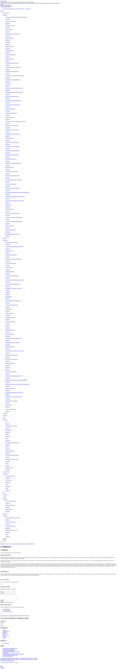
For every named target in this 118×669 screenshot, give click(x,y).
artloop (6, 534)
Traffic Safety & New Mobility (11, 400)
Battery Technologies (9, 38)
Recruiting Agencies (9, 467)
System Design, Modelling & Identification (13, 221)
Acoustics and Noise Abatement (11, 242)
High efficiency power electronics (11, 125)
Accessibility (5, 652)
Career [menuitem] (4, 417)
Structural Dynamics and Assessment (12, 213)
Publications (5, 633)
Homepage (2, 543)
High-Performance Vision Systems (12, 129)
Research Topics (8, 543)
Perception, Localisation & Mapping (12, 175)
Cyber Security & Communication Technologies (14, 75)
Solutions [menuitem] (5, 238)
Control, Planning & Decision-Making (12, 67)
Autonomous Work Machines (11, 254)
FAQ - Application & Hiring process (12, 442)
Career (4, 636)
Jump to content (3, 1)
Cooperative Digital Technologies (11, 71)
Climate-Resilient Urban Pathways (12, 63)
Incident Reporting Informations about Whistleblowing (13, 653)
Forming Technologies (9, 117)
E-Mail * (2, 592)
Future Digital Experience (10, 317)
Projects (27, 543)
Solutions (5, 632)
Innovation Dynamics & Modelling (12, 142)
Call (1, 665)
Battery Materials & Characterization (12, 33)
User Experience (8, 405)
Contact (4, 638)
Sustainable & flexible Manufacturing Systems (14, 392)
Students (7, 434)
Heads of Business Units (10, 505)
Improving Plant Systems (10, 330)
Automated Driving (9, 250)
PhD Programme (8, 430)
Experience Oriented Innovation (11, 304)
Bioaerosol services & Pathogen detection (13, 259)
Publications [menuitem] (5, 413)
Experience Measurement (10, 108)
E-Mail (1, 666)
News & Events (6, 635)
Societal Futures (8, 204)
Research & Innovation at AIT (11, 530)
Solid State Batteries (9, 209)
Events (6, 488)
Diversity (7, 446)
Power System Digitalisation (10, 184)
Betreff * (2, 593)
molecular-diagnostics (9, 167)
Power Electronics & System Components (13, 179)
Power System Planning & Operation (12, 188)
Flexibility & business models (11, 113)
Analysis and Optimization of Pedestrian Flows (14, 246)
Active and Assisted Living (10, 21)
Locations (2, 667)
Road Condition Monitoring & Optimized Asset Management (17, 192)
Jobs (6, 421)
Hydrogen (7, 325)
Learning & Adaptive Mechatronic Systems (13, 338)
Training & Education (9, 225)
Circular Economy (9, 267)
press (4, 634)
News (6, 484)
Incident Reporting (9, 509)
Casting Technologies (9, 58)
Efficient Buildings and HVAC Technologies (14, 92)
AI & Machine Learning (10, 25)
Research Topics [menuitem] (6, 12)
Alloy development (9, 29)
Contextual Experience (9, 271)
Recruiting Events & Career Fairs (11, 459)
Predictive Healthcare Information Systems (13, 375)
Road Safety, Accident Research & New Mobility (15, 196)
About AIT (5, 630)
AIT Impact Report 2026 (10, 476)
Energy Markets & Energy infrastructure (13, 300)
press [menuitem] (4, 492)
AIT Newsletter (8, 480)
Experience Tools (8, 309)
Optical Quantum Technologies (11, 171)
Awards (6, 463)
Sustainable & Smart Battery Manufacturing (13, 217)
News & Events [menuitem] (6, 471)
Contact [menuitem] (4, 496)
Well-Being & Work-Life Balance (11, 455)
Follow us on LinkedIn (7, 8)
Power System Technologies (10, 371)
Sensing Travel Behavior (10, 388)
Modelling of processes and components (13, 163)
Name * (2, 591)
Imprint (1, 625)
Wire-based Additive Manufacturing (12, 234)
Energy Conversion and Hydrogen (12, 96)
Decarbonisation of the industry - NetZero (13, 288)
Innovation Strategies (9, 334)
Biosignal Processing (9, 46)
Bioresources (7, 42)
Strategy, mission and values (10, 521)
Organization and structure (10, 526)
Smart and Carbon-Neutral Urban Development (14, 200)
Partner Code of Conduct (8, 656)
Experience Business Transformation (12, 104)
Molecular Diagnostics (9, 346)
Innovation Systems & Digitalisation (12, 150)
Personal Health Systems (10, 363)
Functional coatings (9, 313)
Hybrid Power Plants (9, 138)
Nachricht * (2, 600)
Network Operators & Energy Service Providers (14, 350)
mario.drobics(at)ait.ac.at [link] (7, 611)
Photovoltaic (7, 367)
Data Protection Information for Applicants (11, 651)
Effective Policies (8, 296)
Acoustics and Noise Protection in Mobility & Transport (16, 17)
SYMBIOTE (31, 543)
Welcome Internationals (10, 450)
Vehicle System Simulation (10, 229)
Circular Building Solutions (10, 263)
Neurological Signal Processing (11, 355)
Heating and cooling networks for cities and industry (15, 121)
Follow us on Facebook (26, 8)
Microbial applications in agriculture (12, 342)
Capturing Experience (9, 50)
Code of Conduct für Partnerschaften (10, 655)
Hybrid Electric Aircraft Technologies (12, 133)
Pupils (6, 438)
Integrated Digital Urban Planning (12, 154)
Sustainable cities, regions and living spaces (13, 396)
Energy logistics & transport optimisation (13, 100)
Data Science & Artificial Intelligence (12, 79)
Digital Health (8, 83)
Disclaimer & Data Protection (8, 650)
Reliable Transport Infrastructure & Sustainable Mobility (16, 380)
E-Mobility (7, 292)
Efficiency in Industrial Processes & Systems (14, 88)
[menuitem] (60, 15)
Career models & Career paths (11, 425)
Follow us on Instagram (16, 8)
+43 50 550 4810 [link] (6, 609)
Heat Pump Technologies (10, 321)
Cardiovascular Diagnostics (10, 54)
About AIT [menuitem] (5, 513)
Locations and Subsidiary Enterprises (12, 517)
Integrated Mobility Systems (10, 158)
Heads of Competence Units (10, 501)
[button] (1, 4)
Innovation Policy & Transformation (12, 146)
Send (2, 601)
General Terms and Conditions (9, 649)
